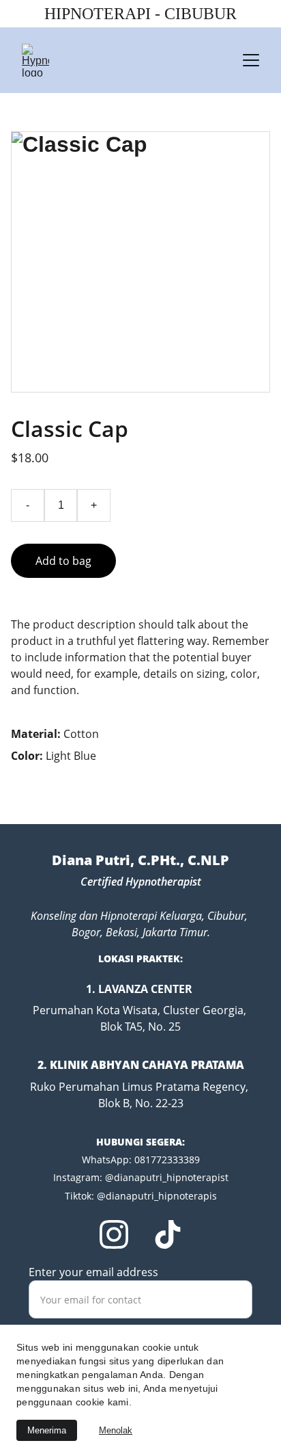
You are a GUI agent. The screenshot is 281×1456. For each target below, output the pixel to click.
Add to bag (63, 560)
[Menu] (251, 60)
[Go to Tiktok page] (167, 1234)
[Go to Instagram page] (114, 1234)
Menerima (46, 1430)
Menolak (115, 1430)
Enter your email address (93, 1272)
